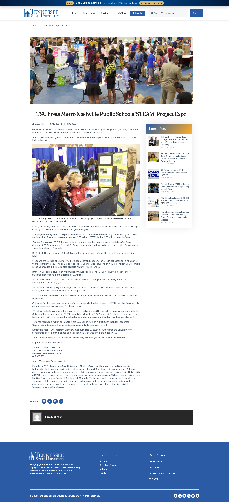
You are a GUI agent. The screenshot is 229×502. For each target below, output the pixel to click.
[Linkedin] (193, 496)
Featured (62, 25)
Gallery (122, 13)
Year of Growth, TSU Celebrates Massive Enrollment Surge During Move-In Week (175, 186)
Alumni (44, 25)
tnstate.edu (57, 387)
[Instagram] (180, 496)
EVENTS (53, 25)
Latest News (89, 13)
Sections (105, 13)
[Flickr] (197, 496)
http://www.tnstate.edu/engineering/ (107, 337)
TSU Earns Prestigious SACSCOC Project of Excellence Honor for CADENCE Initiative (175, 200)
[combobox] (168, 13)
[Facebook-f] (175, 496)
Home (74, 13)
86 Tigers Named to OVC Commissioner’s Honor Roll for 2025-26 (174, 172)
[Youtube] (184, 496)
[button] (44, 401)
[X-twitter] (189, 496)
